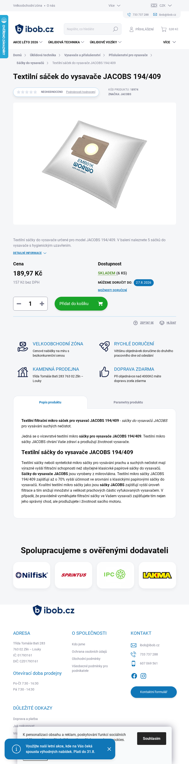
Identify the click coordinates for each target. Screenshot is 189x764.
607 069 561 (149, 663)
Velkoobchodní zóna (27, 5)
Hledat (115, 29)
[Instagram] (143, 675)
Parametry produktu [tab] (128, 402)
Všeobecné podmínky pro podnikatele (90, 668)
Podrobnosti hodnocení (80, 92)
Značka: (119, 94)
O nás (51, 5)
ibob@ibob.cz (149, 645)
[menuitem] (28, 42)
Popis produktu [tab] (50, 402)
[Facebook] (134, 675)
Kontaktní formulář (153, 692)
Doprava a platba (25, 719)
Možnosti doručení (112, 290)
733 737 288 (149, 654)
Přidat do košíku (74, 303)
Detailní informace (27, 253)
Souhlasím (151, 738)
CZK (162, 5)
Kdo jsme (78, 644)
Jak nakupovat (24, 726)
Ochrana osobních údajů (89, 651)
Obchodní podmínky (86, 659)
